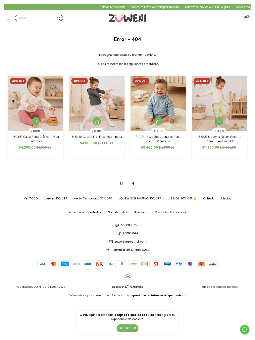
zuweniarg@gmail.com (131, 242)
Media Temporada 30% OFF (93, 198)
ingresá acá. (138, 295)
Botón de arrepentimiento (168, 295)
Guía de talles (117, 212)
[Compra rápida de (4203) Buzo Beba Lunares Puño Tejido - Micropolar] (158, 121)
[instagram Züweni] (121, 183)
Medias (226, 198)
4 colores (219, 130)
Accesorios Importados (85, 212)
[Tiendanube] (128, 287)
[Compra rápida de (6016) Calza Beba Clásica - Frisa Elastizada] (36, 121)
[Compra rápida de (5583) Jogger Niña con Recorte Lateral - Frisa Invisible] (219, 121)
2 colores (158, 130)
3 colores (35, 130)
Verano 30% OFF (56, 198)
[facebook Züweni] (133, 183)
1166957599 (130, 233)
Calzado (209, 198)
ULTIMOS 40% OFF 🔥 (182, 198)
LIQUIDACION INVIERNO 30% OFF (140, 198)
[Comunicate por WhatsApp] (244, 329)
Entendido (127, 328)
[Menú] (9, 18)
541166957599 (130, 225)
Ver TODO (31, 198)
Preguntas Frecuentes (170, 212)
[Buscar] (59, 19)
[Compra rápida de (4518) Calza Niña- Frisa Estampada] (97, 121)
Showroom (141, 212)
